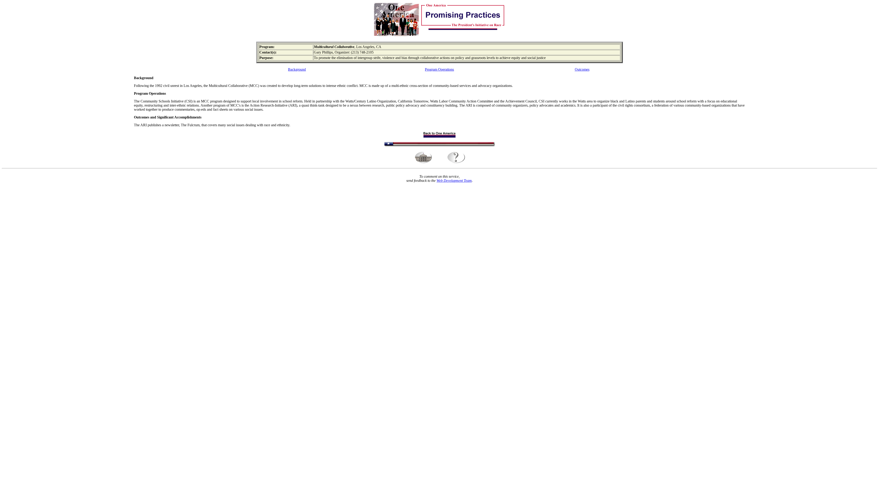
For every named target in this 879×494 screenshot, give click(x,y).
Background (297, 69)
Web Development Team (454, 181)
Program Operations (439, 69)
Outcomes (582, 69)
